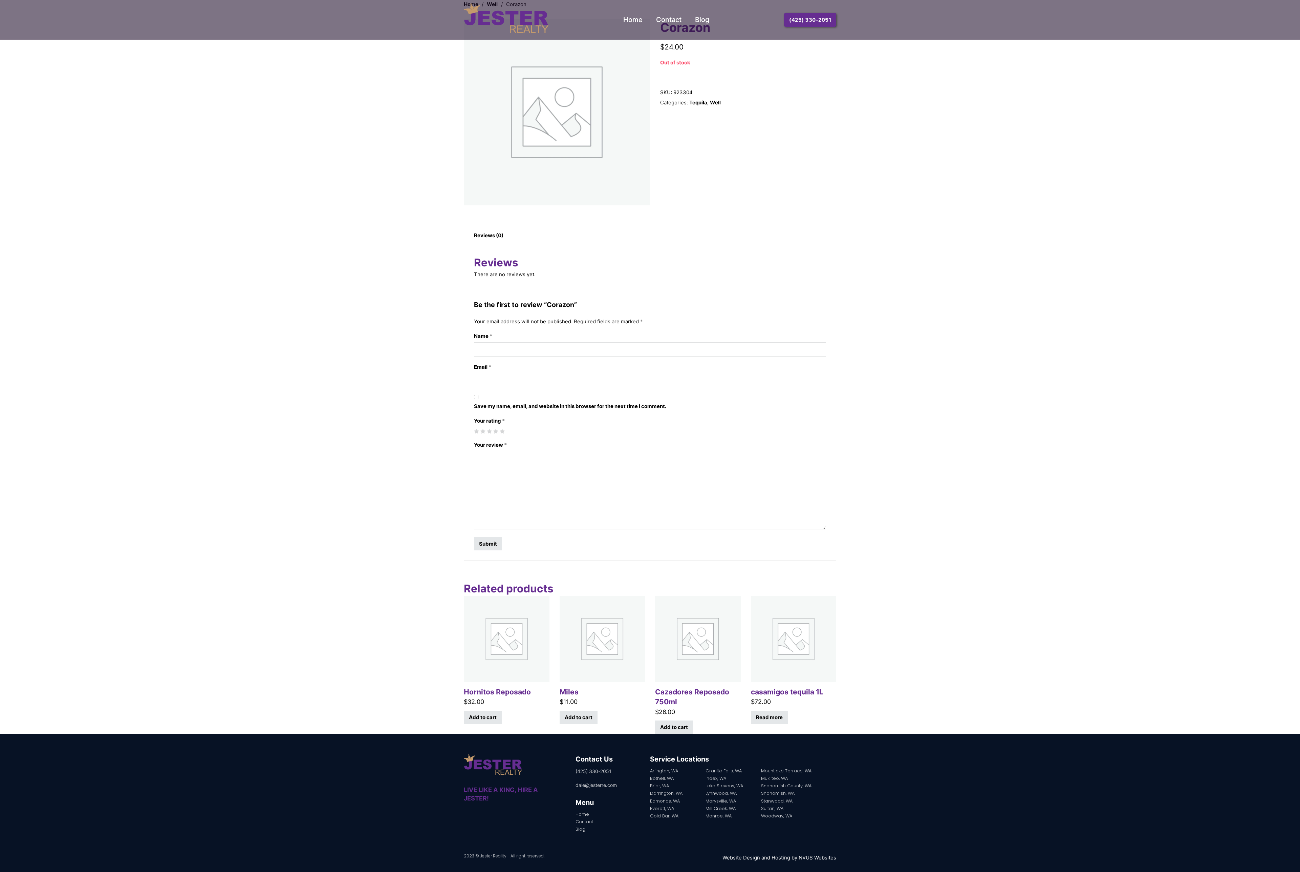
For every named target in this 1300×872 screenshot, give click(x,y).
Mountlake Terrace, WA (786, 771)
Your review (490, 445)
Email (482, 367)
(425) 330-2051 (810, 20)
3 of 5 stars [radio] (489, 431)
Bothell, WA (662, 778)
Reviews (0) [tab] (488, 235)
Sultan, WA (772, 808)
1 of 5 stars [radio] (476, 431)
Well (715, 102)
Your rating (489, 421)
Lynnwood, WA (721, 793)
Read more (769, 717)
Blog (702, 20)
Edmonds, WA (665, 801)
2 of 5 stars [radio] (482, 431)
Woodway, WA (776, 816)
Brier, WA (659, 786)
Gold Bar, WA (664, 816)
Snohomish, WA (778, 793)
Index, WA (716, 778)
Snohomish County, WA (786, 786)
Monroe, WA (719, 816)
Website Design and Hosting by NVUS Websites (779, 857)
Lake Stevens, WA (724, 786)
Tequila (698, 102)
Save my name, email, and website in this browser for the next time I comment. (570, 406)
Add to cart (483, 717)
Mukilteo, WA (774, 778)
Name (483, 336)
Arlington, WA (664, 771)
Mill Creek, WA (721, 808)
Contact (668, 20)
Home (633, 20)
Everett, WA (662, 808)
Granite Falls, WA (724, 771)
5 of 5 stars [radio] (502, 431)
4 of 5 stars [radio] (495, 431)
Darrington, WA (666, 793)
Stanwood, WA (777, 801)
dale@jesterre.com (596, 785)
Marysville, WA (721, 801)
